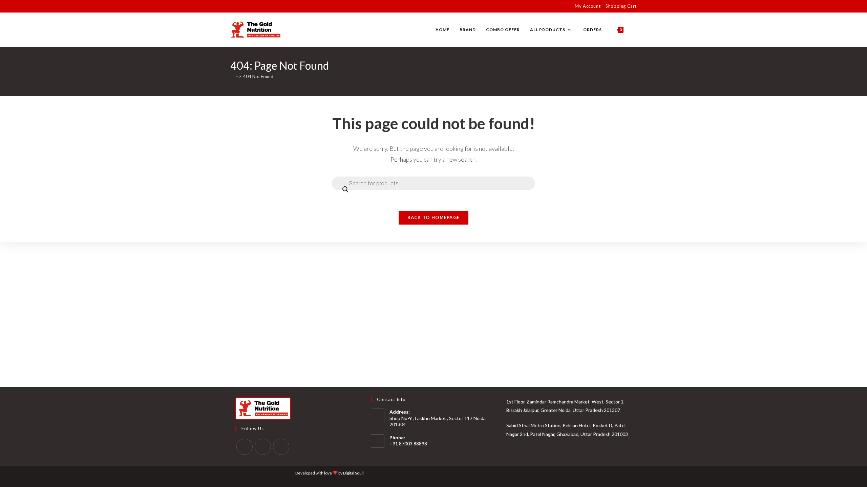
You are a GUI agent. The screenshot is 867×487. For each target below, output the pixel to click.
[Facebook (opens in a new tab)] (240, 6)
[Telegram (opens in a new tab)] (271, 6)
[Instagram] (263, 447)
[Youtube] (281, 447)
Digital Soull (353, 473)
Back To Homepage (433, 217)
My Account (587, 6)
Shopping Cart (621, 6)
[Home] (232, 76)
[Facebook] (244, 447)
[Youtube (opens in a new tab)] (255, 6)
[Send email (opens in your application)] (263, 6)
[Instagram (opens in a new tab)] (248, 6)
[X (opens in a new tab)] (233, 6)
